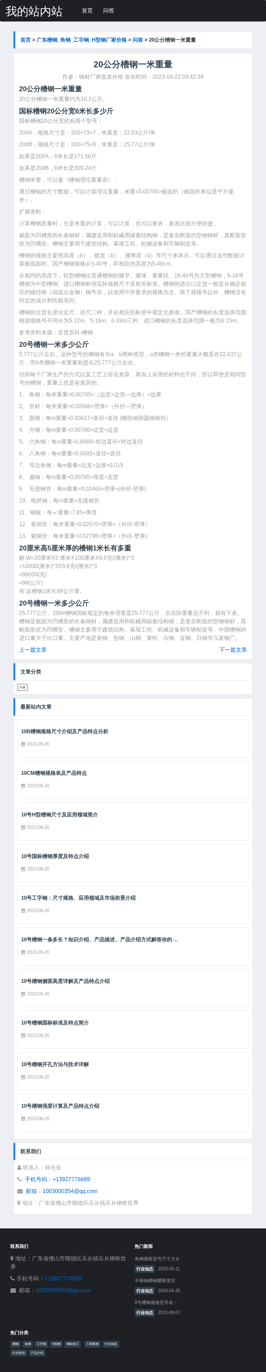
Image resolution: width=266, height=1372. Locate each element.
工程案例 (92, 1344)
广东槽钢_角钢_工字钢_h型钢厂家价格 (82, 40)
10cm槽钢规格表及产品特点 (54, 773)
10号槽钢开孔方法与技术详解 (55, 1064)
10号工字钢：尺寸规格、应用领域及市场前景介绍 (78, 898)
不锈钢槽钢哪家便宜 (155, 1280)
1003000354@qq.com (63, 1290)
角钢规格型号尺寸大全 (157, 1258)
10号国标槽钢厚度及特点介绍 (55, 856)
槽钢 (15, 1344)
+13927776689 (63, 1278)
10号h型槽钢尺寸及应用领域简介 (59, 814)
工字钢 (41, 1344)
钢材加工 (72, 1344)
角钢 (28, 1344)
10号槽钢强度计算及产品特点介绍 (60, 1106)
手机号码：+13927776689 (57, 1179)
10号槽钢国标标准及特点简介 (55, 1023)
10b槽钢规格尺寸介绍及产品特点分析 (64, 731)
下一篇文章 (233, 650)
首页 (87, 11)
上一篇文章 (33, 650)
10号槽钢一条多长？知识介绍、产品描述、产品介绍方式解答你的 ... (99, 939)
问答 (108, 11)
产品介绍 (37, 1353)
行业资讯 (18, 1353)
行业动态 (144, 1269)
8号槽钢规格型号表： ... (159, 1302)
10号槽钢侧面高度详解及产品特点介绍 (65, 981)
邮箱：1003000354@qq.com (61, 1191)
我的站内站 (34, 11)
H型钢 (56, 1344)
